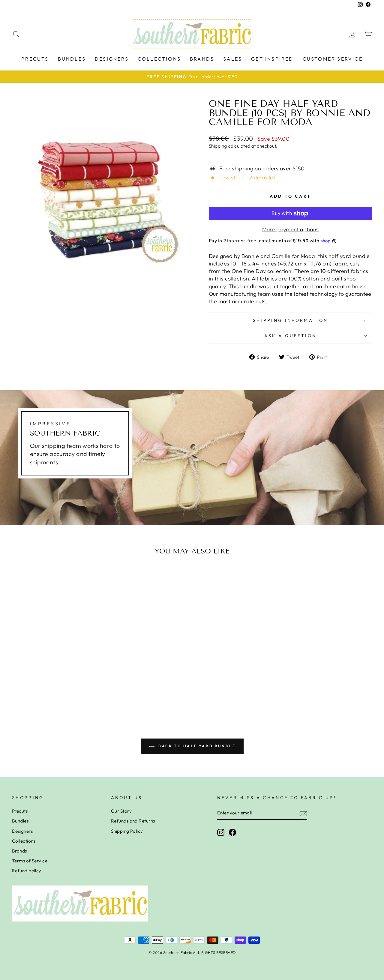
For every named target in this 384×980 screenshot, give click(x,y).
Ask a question (290, 335)
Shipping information (290, 320)
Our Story (121, 811)
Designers (112, 59)
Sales (232, 59)
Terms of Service (29, 861)
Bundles (72, 59)
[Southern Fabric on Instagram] (220, 832)
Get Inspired (272, 59)
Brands (202, 59)
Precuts (35, 59)
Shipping (218, 146)
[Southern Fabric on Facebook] (232, 832)
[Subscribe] (303, 813)
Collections (159, 59)
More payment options (290, 229)
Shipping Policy (127, 831)
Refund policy (26, 871)
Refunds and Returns (133, 821)
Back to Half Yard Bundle (196, 746)
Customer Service (333, 59)
